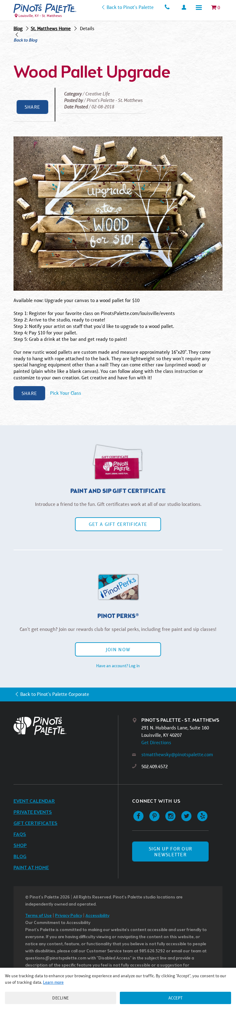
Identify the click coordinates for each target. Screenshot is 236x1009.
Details (87, 28)
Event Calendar (34, 801)
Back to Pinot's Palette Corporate (54, 694)
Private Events (33, 812)
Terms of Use (38, 916)
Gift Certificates (35, 823)
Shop (20, 845)
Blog (18, 28)
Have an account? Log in (118, 665)
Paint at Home (31, 868)
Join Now (118, 649)
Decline (60, 997)
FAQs (20, 834)
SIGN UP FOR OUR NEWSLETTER (170, 852)
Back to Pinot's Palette (130, 7)
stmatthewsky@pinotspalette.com (177, 754)
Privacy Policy (68, 916)
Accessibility (97, 916)
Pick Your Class (65, 393)
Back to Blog (25, 40)
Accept (175, 997)
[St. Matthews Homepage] (45, 8)
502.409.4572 (154, 766)
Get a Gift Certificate (118, 524)
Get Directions (156, 742)
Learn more (53, 982)
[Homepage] (66, 726)
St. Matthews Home (51, 28)
